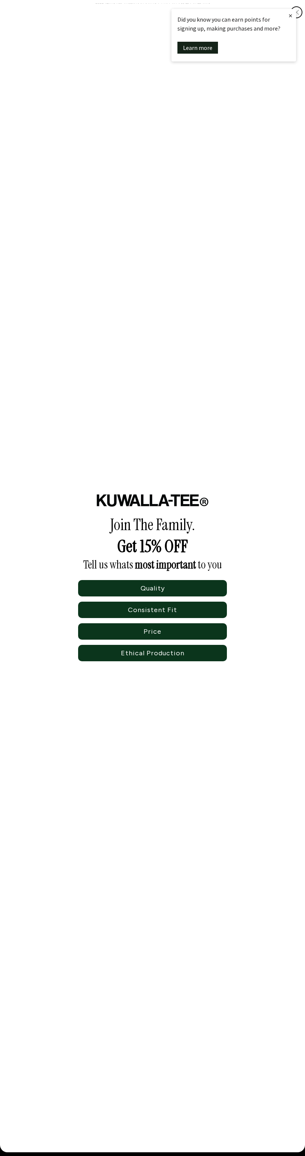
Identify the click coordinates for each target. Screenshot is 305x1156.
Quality (153, 588)
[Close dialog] (296, 12)
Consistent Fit (152, 610)
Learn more (197, 47)
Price (152, 631)
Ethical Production (152, 653)
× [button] (290, 15)
